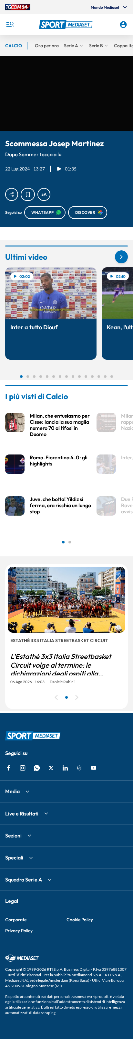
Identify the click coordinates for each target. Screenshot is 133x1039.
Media (12, 791)
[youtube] (93, 768)
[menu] (9, 24)
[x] (51, 768)
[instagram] (22, 768)
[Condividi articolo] (11, 194)
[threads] (79, 768)
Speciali (14, 857)
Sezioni (13, 835)
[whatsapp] (37, 768)
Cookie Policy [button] (79, 920)
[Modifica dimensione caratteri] (43, 194)
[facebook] (8, 768)
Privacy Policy (19, 931)
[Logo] (66, 24)
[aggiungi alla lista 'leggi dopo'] (28, 194)
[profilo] (123, 24)
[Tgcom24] (17, 7)
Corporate (15, 920)
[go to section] (121, 256)
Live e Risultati (21, 813)
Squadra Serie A (23, 879)
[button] (66, 24)
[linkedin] (65, 768)
